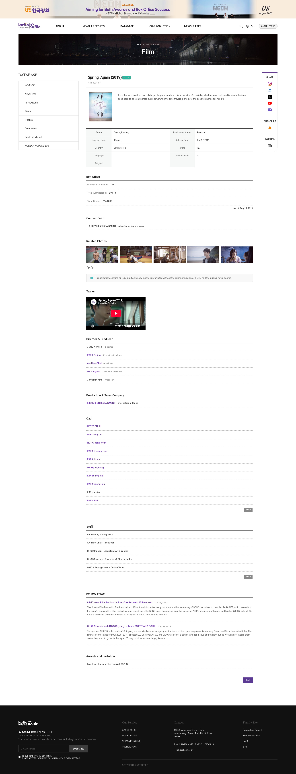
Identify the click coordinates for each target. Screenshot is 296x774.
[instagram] (269, 83)
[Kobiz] (34, 26)
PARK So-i (92, 500)
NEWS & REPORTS (93, 26)
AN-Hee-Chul (94, 363)
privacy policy (47, 758)
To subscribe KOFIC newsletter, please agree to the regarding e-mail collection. (51, 757)
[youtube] (269, 103)
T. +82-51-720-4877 (183, 744)
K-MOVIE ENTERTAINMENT (101, 403)
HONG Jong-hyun (96, 442)
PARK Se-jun (94, 355)
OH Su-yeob (94, 371)
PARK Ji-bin (93, 459)
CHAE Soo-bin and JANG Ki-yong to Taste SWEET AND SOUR (121, 626)
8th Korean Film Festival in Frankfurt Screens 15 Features (119, 602)
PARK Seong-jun (96, 484)
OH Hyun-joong (95, 467)
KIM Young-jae (95, 475)
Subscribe (78, 749)
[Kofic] (23, 26)
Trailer (126, 78)
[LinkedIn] (269, 90)
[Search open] (241, 26)
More (248, 510)
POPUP (268, 26)
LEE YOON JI (94, 426)
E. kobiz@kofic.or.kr (183, 750)
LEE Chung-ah (94, 434)
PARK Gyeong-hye (97, 451)
